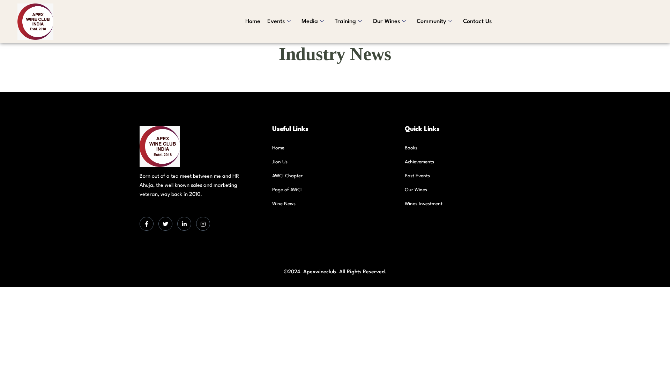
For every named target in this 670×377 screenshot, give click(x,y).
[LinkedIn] (184, 224)
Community (431, 21)
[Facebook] (147, 224)
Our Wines (386, 21)
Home (252, 21)
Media (310, 21)
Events (276, 21)
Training (345, 21)
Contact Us (477, 21)
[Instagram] (203, 224)
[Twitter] (165, 224)
